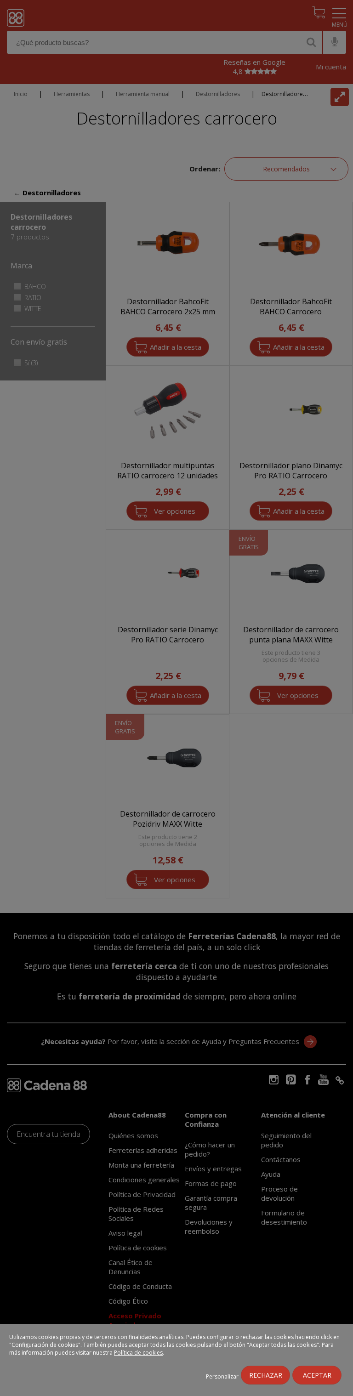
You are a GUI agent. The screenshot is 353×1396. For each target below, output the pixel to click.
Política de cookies (138, 1352)
